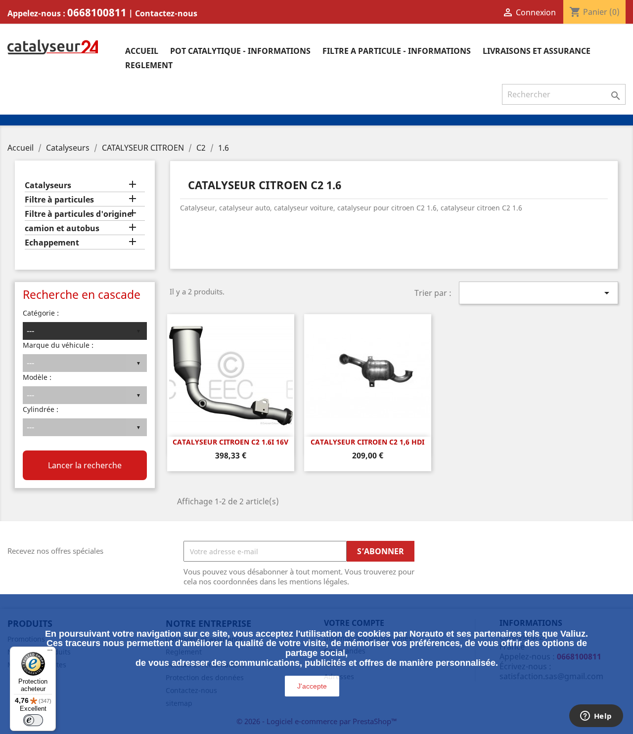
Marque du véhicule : (58, 345)
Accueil (141, 50)
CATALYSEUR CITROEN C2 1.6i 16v (230, 442)
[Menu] (50, 652)
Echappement (52, 243)
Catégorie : (41, 313)
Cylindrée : (40, 409)
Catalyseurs (48, 185)
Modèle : (37, 377)
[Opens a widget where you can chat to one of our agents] (596, 716)
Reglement (149, 65)
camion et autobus (62, 228)
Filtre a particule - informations (396, 50)
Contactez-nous (166, 13)
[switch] (33, 720)
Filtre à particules (59, 200)
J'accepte (312, 686)
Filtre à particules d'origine (78, 214)
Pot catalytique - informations (240, 50)
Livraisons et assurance (536, 50)
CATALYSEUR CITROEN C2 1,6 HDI (367, 442)
